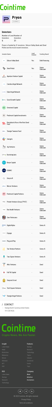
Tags (28, 366)
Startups (29, 347)
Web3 (3, 350)
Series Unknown (43, 68)
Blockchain (5, 352)
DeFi (3, 366)
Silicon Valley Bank (32, 45)
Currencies (30, 361)
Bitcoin (4, 358)
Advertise (30, 377)
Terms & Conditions (26, 403)
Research (30, 350)
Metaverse (5, 355)
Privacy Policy (26, 399)
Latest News (5, 347)
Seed (41, 265)
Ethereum (4, 361)
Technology (30, 352)
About (28, 374)
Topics (29, 355)
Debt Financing (44, 61)
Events (29, 363)
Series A (42, 225)
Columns (29, 358)
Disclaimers (30, 380)
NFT (3, 363)
